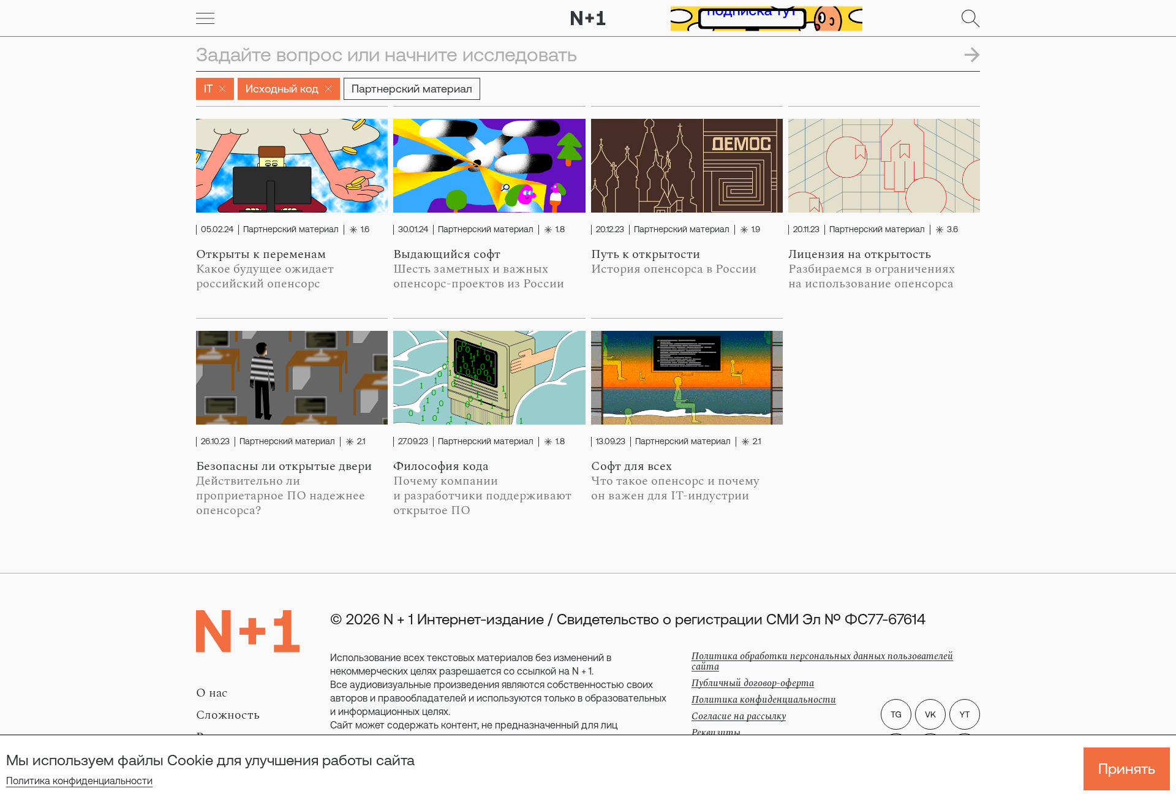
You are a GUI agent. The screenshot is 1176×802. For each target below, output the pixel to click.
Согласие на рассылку (739, 716)
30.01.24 (413, 230)
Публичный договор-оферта (753, 683)
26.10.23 (215, 442)
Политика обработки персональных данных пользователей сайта (822, 661)
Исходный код (282, 88)
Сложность (228, 715)
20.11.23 (806, 230)
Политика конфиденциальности (79, 780)
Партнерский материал (412, 88)
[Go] (205, 18)
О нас (212, 693)
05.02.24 (217, 230)
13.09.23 (610, 442)
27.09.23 (413, 442)
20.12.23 (610, 230)
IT (208, 88)
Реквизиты (716, 732)
